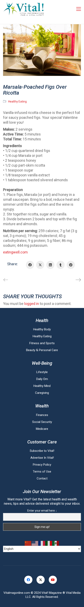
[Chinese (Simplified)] (28, 543)
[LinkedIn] (50, 265)
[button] (78, 9)
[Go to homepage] (23, 9)
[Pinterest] (71, 265)
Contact (42, 478)
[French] (42, 543)
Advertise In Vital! (42, 458)
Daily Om (42, 379)
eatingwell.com (15, 252)
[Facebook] (30, 265)
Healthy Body (42, 329)
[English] (35, 543)
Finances (42, 415)
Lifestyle (42, 372)
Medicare (42, 429)
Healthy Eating (17, 101)
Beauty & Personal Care (42, 350)
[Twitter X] (40, 265)
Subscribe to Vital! (42, 451)
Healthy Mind (42, 386)
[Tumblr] (60, 265)
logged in (31, 303)
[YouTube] (53, 580)
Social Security (42, 422)
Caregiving (42, 393)
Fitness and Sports (42, 343)
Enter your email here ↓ (42, 510)
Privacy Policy (42, 464)
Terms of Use (42, 471)
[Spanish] (55, 543)
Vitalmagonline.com (16, 593)
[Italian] (48, 543)
